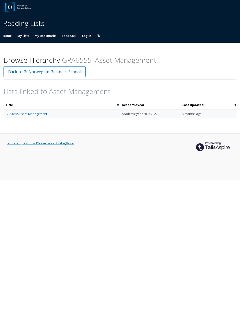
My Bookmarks (45, 36)
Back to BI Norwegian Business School (44, 71)
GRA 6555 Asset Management (26, 114)
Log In (86, 36)
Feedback (69, 36)
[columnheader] (62, 105)
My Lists (23, 36)
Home (7, 36)
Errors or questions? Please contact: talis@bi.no (40, 143)
